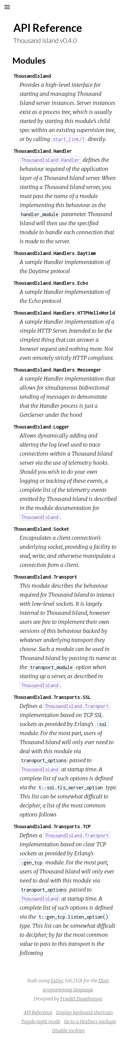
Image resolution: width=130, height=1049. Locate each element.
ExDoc (57, 981)
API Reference (38, 1012)
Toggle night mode (40, 1021)
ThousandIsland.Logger (41, 427)
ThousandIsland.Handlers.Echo (50, 283)
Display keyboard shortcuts (84, 1012)
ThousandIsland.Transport (45, 577)
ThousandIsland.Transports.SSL (52, 697)
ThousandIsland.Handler (42, 151)
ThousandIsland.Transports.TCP (52, 826)
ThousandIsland (32, 76)
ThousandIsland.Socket (41, 529)
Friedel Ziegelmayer (81, 999)
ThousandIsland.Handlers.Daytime (54, 253)
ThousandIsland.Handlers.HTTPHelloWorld (64, 313)
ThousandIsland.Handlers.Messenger (57, 370)
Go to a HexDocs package (90, 1021)
